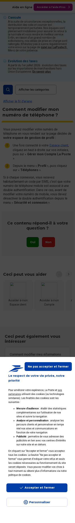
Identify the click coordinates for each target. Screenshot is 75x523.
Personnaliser (39, 502)
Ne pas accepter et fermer (48, 366)
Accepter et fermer (40, 487)
